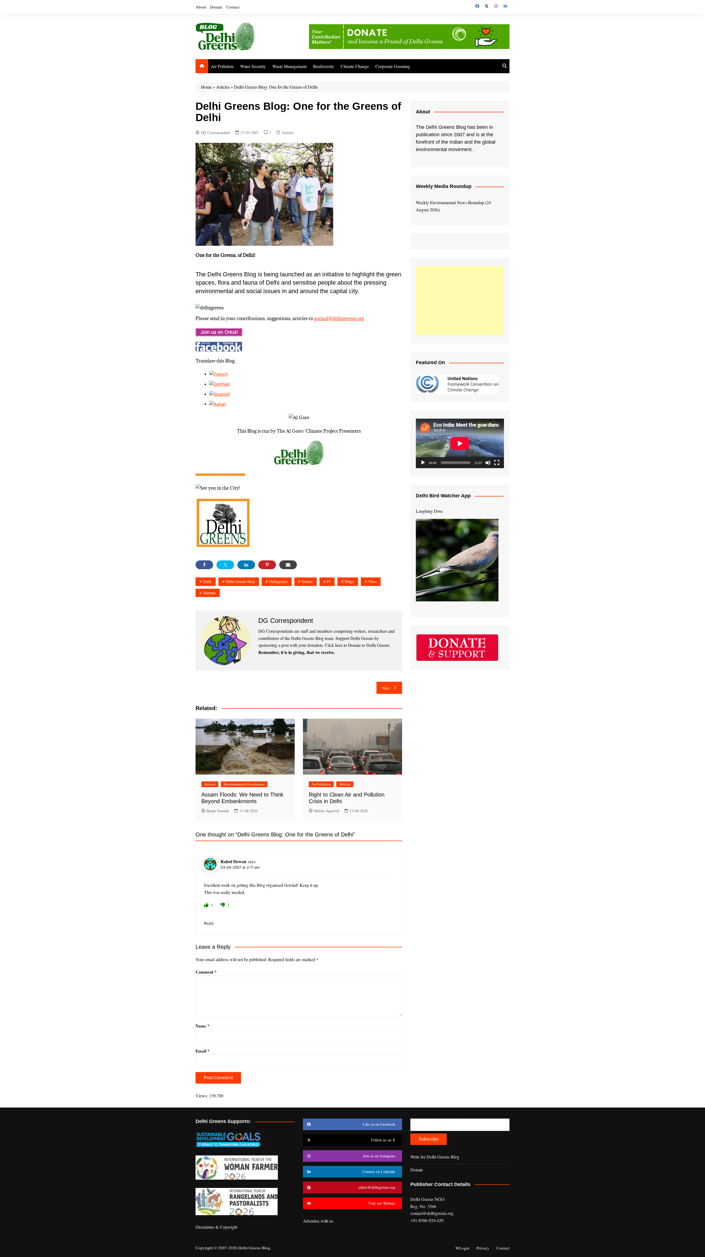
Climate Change (355, 66)
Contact (233, 7)
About (201, 7)
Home (206, 87)
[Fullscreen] (497, 462)
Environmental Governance (244, 784)
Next (386, 688)
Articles (223, 87)
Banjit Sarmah (218, 810)
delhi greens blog (240, 581)
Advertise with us (318, 1221)
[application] (460, 443)
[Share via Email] (288, 564)
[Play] (423, 462)
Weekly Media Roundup (443, 186)
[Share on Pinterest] (267, 564)
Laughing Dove (429, 511)
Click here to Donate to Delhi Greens (357, 645)
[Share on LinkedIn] (246, 564)
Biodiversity (323, 66)
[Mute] (488, 462)
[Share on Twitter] (225, 564)
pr (328, 581)
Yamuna (209, 592)
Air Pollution (222, 66)
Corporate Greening (392, 66)
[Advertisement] (460, 300)
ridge (349, 581)
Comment (206, 972)
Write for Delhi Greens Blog (434, 1157)
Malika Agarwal (326, 810)
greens (307, 581)
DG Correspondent (215, 132)
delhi (207, 581)
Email (203, 1051)
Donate (216, 7)
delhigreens (278, 581)
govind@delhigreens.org (339, 318)
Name (203, 1026)
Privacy (482, 1248)
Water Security (253, 66)
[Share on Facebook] (204, 564)
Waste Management (289, 66)
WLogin (462, 1248)
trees (372, 581)
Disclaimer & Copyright (216, 1227)
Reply (209, 923)
